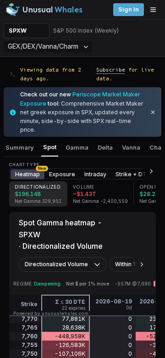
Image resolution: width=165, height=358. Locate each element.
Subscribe (110, 69)
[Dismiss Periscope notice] (153, 112)
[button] (38, 194)
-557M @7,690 (133, 283)
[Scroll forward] (147, 170)
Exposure (62, 174)
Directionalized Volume (56, 264)
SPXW (18, 30)
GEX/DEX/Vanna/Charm (43, 46)
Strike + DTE (133, 174)
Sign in (128, 9)
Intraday (95, 174)
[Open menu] (155, 10)
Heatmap (29, 173)
